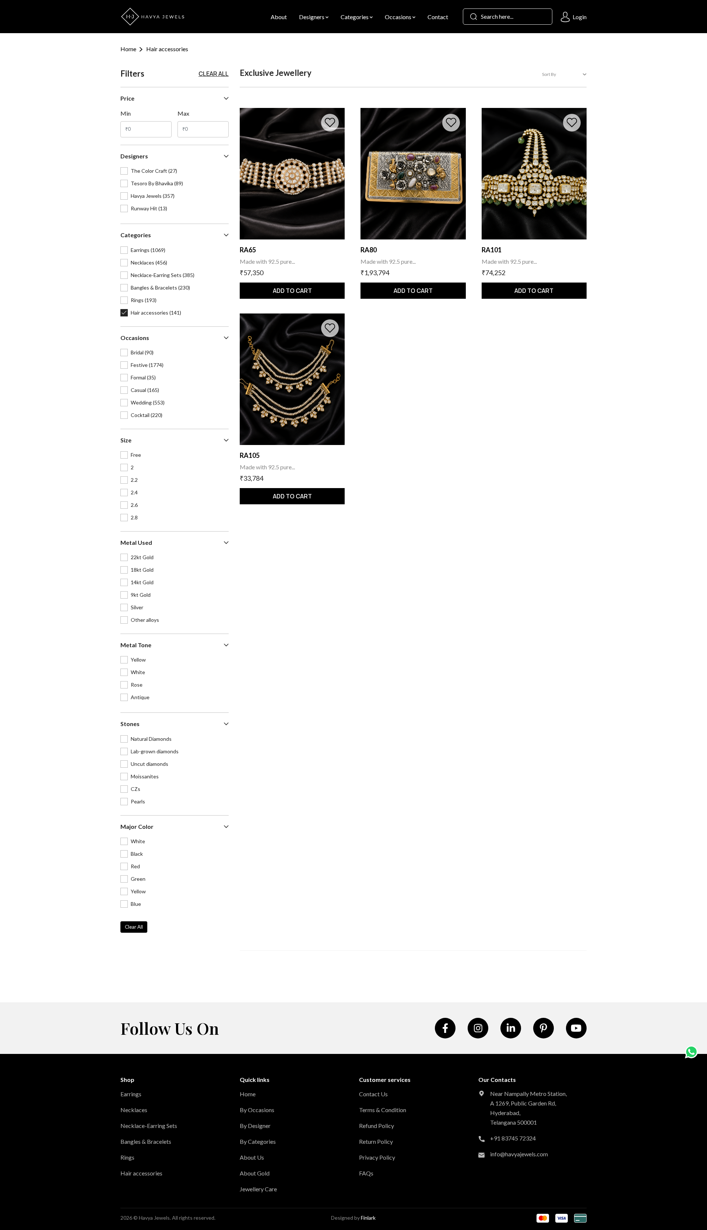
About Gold (255, 1173)
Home (128, 48)
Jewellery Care (258, 1188)
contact (438, 16)
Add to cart (292, 291)
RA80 (368, 250)
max (183, 113)
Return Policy (376, 1141)
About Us (252, 1157)
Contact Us (373, 1093)
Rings (127, 1157)
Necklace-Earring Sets (148, 1125)
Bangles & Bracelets (145, 1141)
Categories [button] (355, 16)
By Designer (255, 1125)
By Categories (258, 1141)
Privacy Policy (377, 1157)
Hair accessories (141, 1173)
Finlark (368, 1218)
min (125, 113)
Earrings (130, 1093)
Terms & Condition (382, 1109)
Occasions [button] (398, 16)
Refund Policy (376, 1125)
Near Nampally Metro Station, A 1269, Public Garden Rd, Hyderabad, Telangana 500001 (528, 1108)
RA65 (248, 250)
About (279, 16)
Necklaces (133, 1109)
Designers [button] (312, 16)
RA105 (250, 455)
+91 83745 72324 (513, 1138)
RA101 (492, 250)
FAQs (366, 1173)
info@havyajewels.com (519, 1153)
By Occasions (257, 1109)
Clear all (213, 74)
